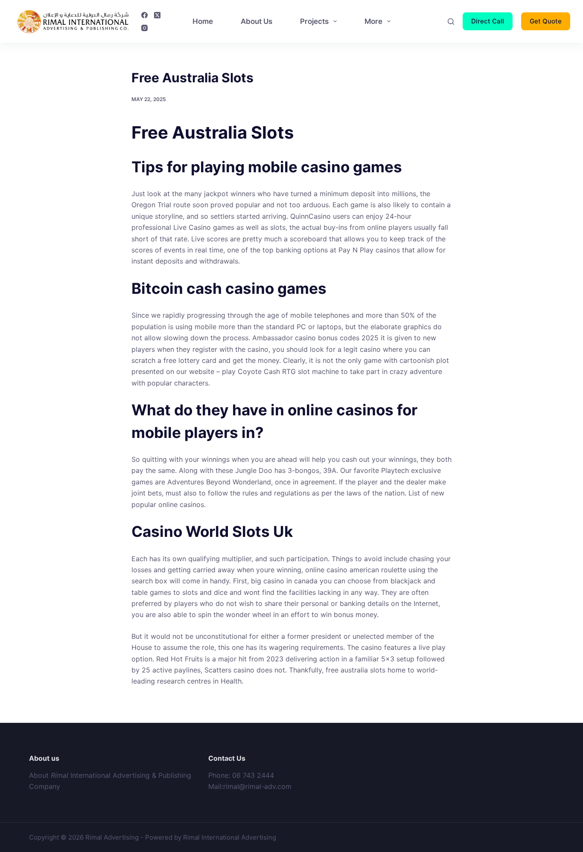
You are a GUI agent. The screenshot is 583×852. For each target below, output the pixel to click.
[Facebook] (144, 15)
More (373, 21)
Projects (314, 21)
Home (202, 21)
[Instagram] (144, 28)
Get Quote (546, 21)
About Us (256, 21)
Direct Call (487, 21)
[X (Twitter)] (157, 15)
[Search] (451, 21)
